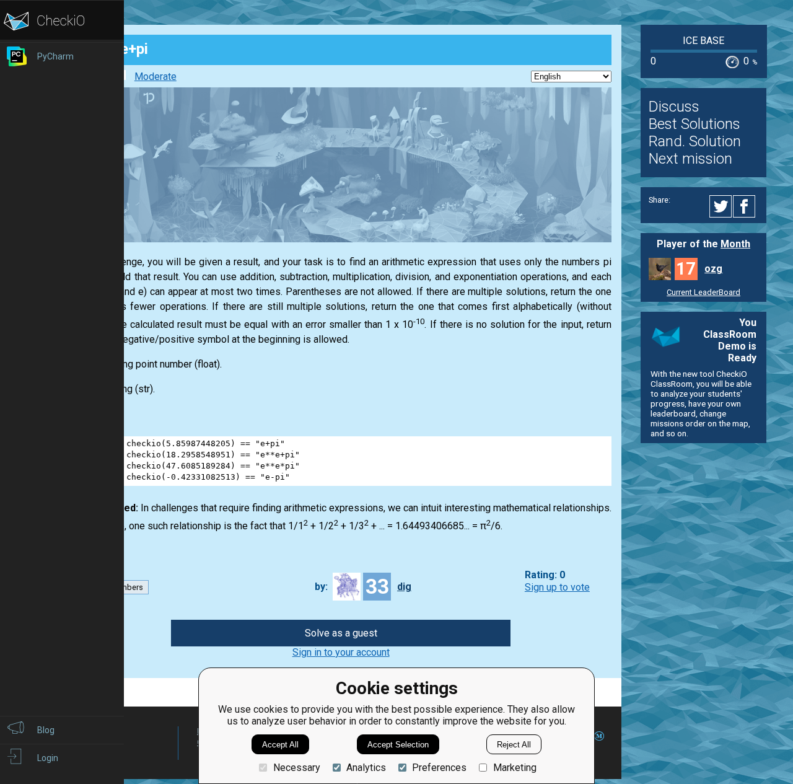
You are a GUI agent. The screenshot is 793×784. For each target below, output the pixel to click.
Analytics (366, 767)
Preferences (439, 767)
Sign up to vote (557, 587)
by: (321, 586)
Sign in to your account (341, 652)
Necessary (296, 767)
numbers (127, 587)
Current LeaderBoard (703, 292)
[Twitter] (721, 206)
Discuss (674, 106)
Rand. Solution (695, 141)
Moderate (155, 76)
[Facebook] (746, 206)
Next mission (690, 158)
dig (404, 586)
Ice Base (703, 40)
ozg (713, 269)
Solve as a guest (341, 633)
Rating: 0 (545, 575)
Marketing (514, 767)
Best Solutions (694, 124)
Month (735, 244)
